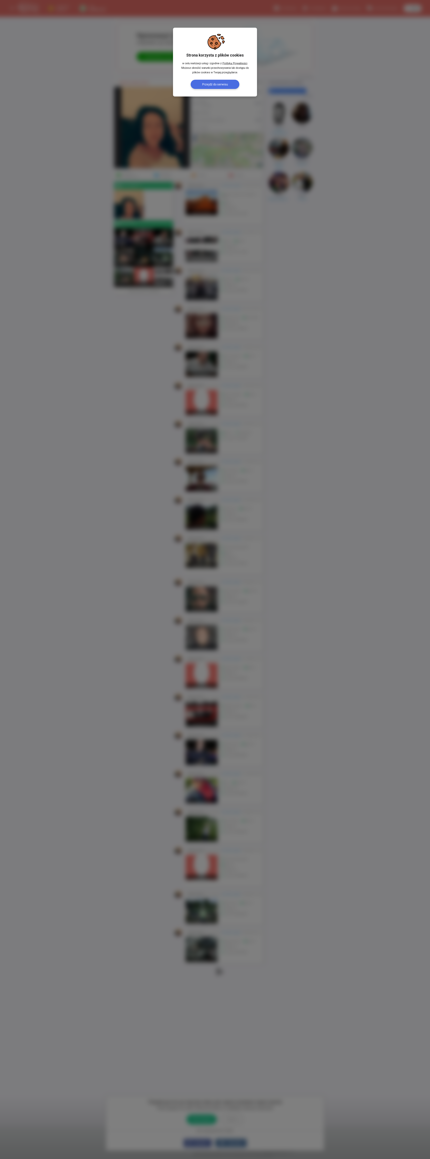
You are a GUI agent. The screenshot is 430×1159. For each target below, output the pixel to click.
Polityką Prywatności (234, 63)
